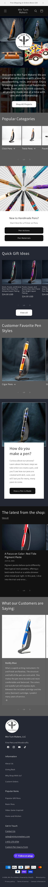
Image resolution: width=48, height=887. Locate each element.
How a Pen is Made (22, 491)
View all (24, 312)
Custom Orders (11, 781)
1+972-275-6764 (12, 841)
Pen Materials (24, 238)
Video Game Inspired (14, 810)
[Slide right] (30, 159)
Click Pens (7, 148)
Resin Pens (10, 804)
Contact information (38, 881)
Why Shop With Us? (13, 775)
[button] (5, 11)
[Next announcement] (43, 3)
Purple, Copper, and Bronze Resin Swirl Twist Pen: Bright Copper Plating (31, 290)
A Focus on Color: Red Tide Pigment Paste (20, 555)
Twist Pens (27, 148)
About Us (9, 763)
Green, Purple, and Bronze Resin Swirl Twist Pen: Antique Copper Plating (11, 289)
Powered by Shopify (26, 877)
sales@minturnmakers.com (17, 836)
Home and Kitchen (13, 816)
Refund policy (40, 877)
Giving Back (10, 769)
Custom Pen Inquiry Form (16, 847)
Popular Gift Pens (13, 798)
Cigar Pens (7, 384)
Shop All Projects (24, 104)
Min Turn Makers (13, 877)
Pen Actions (24, 230)
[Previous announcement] (5, 3)
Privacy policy (10, 881)
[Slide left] (18, 159)
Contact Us (10, 831)
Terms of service (23, 881)
